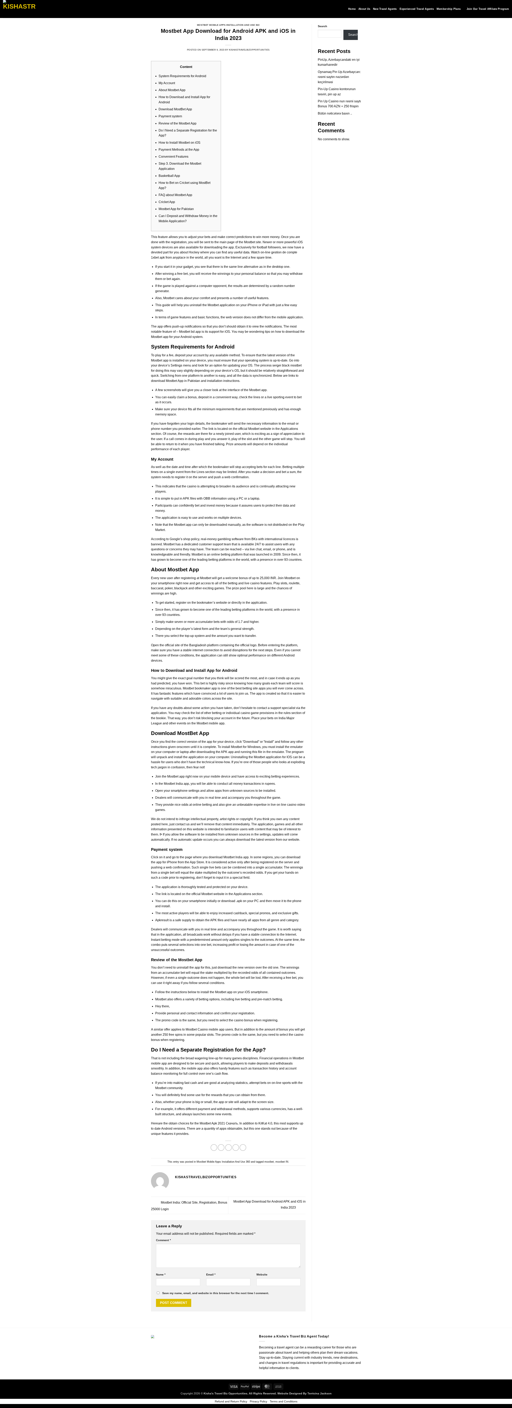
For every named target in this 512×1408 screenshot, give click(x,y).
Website (261, 1274)
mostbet (269, 1161)
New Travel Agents (385, 8)
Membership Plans (449, 8)
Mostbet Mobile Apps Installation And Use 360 (228, 25)
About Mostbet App (172, 90)
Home (352, 8)
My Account (167, 83)
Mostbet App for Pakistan (176, 209)
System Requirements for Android (182, 76)
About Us (364, 8)
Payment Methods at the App (179, 149)
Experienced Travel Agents (417, 8)
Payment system (170, 116)
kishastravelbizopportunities (249, 50)
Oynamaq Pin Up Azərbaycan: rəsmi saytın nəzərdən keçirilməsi (339, 77)
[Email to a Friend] (228, 1147)
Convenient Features (173, 156)
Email (210, 1274)
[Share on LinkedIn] (243, 1147)
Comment (163, 1240)
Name (160, 1274)
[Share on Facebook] (214, 1147)
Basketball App (169, 175)
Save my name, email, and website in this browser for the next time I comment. (215, 1293)
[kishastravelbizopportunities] (23, 9)
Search (322, 26)
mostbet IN (281, 1161)
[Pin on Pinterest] (235, 1147)
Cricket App (167, 202)
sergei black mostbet (287, 365)
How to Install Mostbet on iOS (179, 142)
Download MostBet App (175, 109)
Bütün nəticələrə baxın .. (335, 113)
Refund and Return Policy (231, 1401)
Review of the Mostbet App (177, 123)
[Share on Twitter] (221, 1147)
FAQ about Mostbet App (175, 195)
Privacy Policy (258, 1401)
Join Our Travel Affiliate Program (488, 8)
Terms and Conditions (283, 1401)
